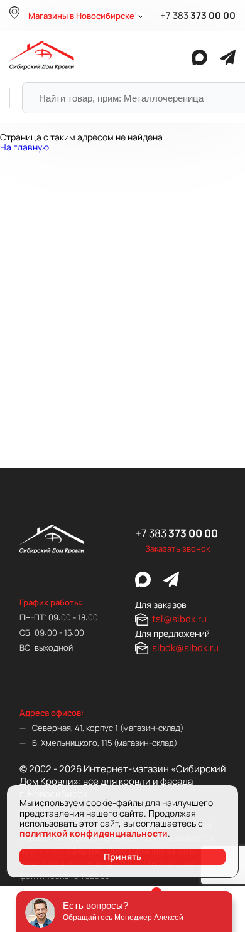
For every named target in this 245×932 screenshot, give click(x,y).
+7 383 (198, 15)
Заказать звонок (177, 548)
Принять (122, 856)
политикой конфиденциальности (93, 833)
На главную (24, 147)
